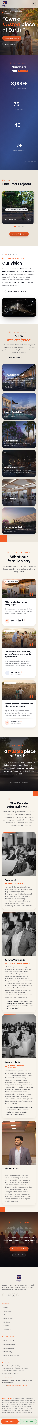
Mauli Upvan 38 (9, 1348)
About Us (7, 1315)
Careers (6, 1326)
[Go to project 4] (19, 226)
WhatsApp (29, 1421)
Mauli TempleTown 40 (11, 1355)
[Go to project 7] (23, 226)
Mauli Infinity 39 (9, 1352)
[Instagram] (9, 1295)
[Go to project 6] (22, 226)
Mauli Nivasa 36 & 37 (10, 1345)
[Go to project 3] (18, 226)
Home (6, 1308)
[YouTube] (13, 1295)
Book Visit (11, 1421)
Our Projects (8, 1311)
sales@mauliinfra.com (10, 1373)
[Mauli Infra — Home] (4, 4)
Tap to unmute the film (17, 291)
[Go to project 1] (15, 226)
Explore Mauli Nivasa (19, 358)
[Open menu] (34, 4)
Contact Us (7, 1329)
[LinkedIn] (18, 1295)
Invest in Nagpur (9, 1318)
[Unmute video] (32, 301)
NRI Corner (7, 1322)
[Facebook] (4, 1295)
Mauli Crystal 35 (9, 1341)
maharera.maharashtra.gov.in (17, 1385)
